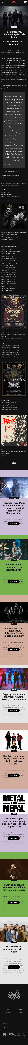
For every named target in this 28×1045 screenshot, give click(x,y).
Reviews (8, 1012)
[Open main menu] (25, 2)
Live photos (14, 498)
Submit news (20, 1011)
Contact (20, 1012)
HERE (15, 171)
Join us (20, 1009)
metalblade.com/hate (13, 200)
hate (14, 463)
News (14, 27)
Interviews (7, 1011)
